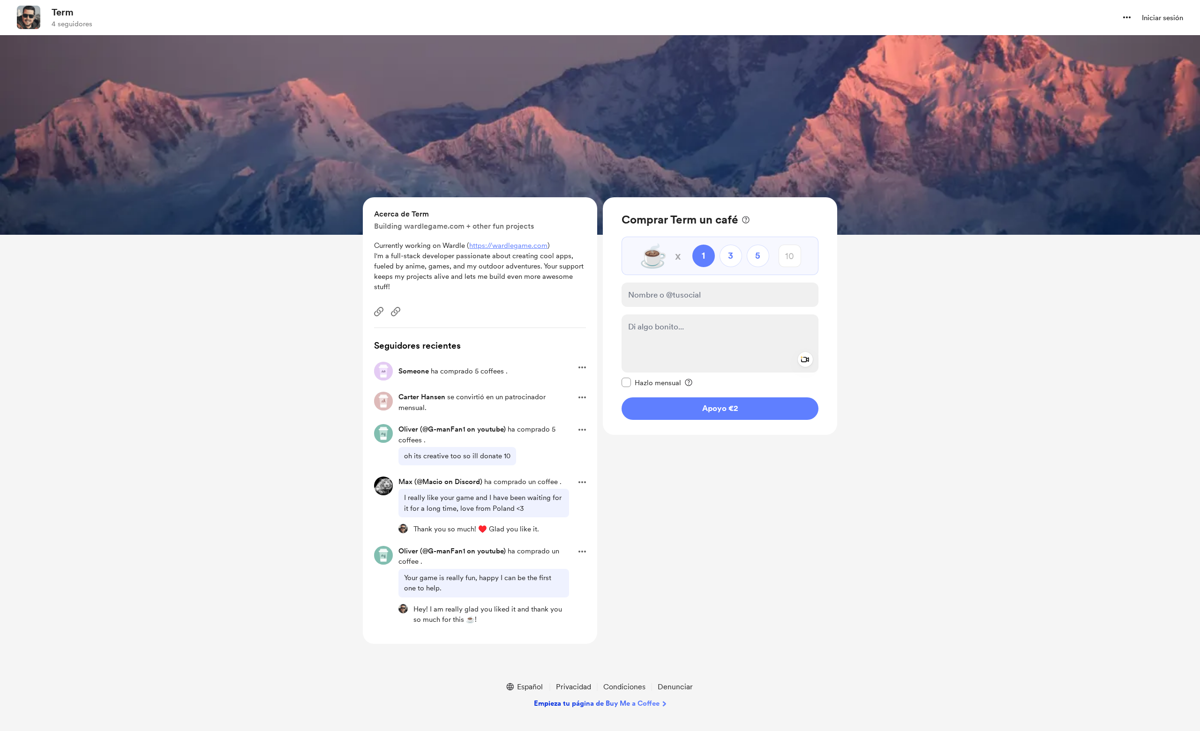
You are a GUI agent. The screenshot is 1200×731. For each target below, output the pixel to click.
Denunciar (675, 686)
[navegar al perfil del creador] (28, 17)
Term (63, 12)
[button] (1126, 17)
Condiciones (624, 686)
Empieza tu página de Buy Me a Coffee (597, 703)
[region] (720, 316)
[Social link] (378, 311)
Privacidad (573, 686)
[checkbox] (651, 382)
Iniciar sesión (1162, 18)
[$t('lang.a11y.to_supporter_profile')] (403, 528)
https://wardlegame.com (508, 245)
